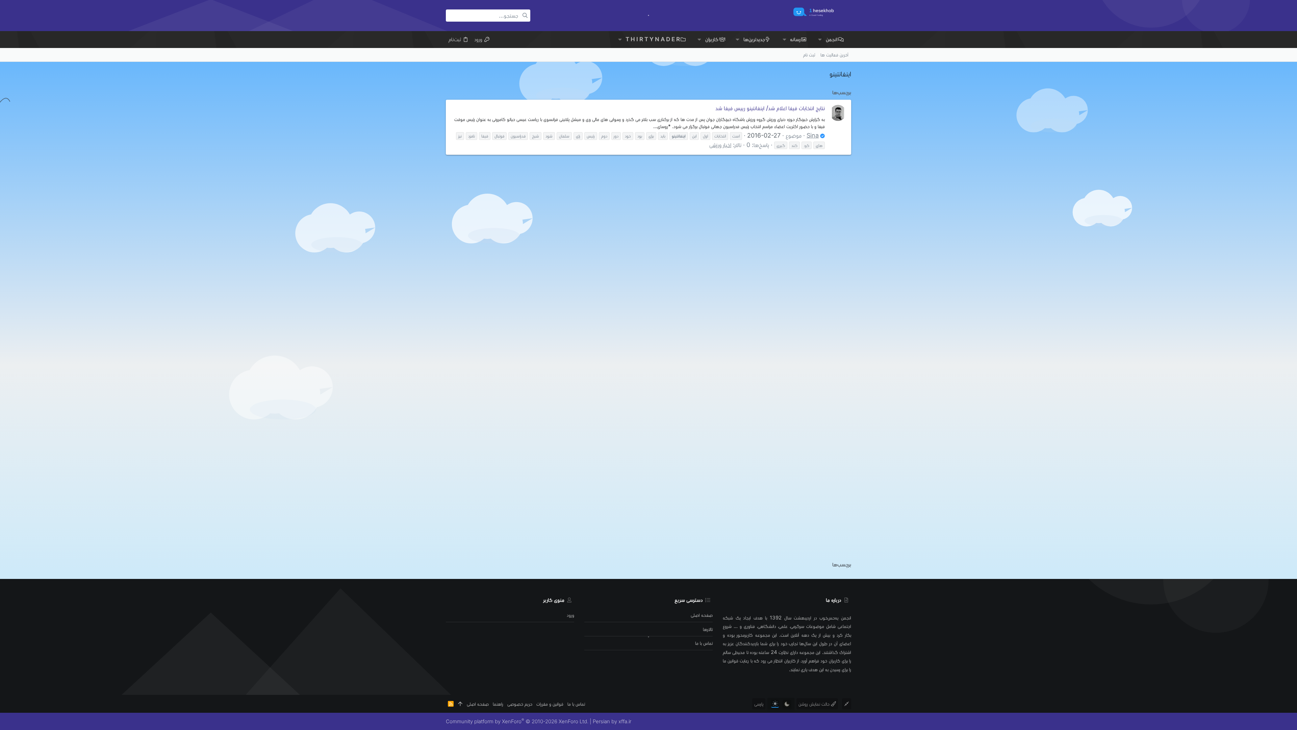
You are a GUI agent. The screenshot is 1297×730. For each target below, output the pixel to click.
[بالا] (460, 703)
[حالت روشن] (775, 704)
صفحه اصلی (702, 615)
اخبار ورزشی (720, 144)
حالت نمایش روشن (814, 704)
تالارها (708, 629)
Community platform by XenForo (517, 721)
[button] (820, 39)
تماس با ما (704, 643)
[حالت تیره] (787, 704)
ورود (570, 615)
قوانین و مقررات (549, 704)
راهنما (498, 704)
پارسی (758, 704)
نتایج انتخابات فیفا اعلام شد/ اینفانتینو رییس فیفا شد (770, 108)
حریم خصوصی (519, 704)
